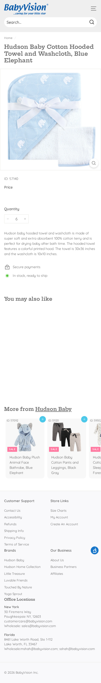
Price (8, 187)
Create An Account (64, 524)
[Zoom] (93, 163)
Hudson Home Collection (22, 567)
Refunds (10, 524)
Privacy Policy (14, 538)
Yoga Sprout (13, 594)
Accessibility (13, 517)
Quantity (11, 209)
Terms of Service (16, 544)
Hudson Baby (53, 409)
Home (8, 38)
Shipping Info (14, 531)
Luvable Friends (15, 580)
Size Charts (58, 510)
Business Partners (63, 567)
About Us (57, 560)
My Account (59, 517)
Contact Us (12, 510)
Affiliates (56, 574)
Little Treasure (14, 574)
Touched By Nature (18, 587)
